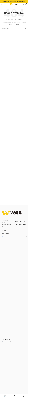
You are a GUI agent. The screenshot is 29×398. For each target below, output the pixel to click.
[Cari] (4, 4)
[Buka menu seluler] (1, 4)
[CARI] (25, 28)
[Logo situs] (14, 4)
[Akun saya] (23, 4)
